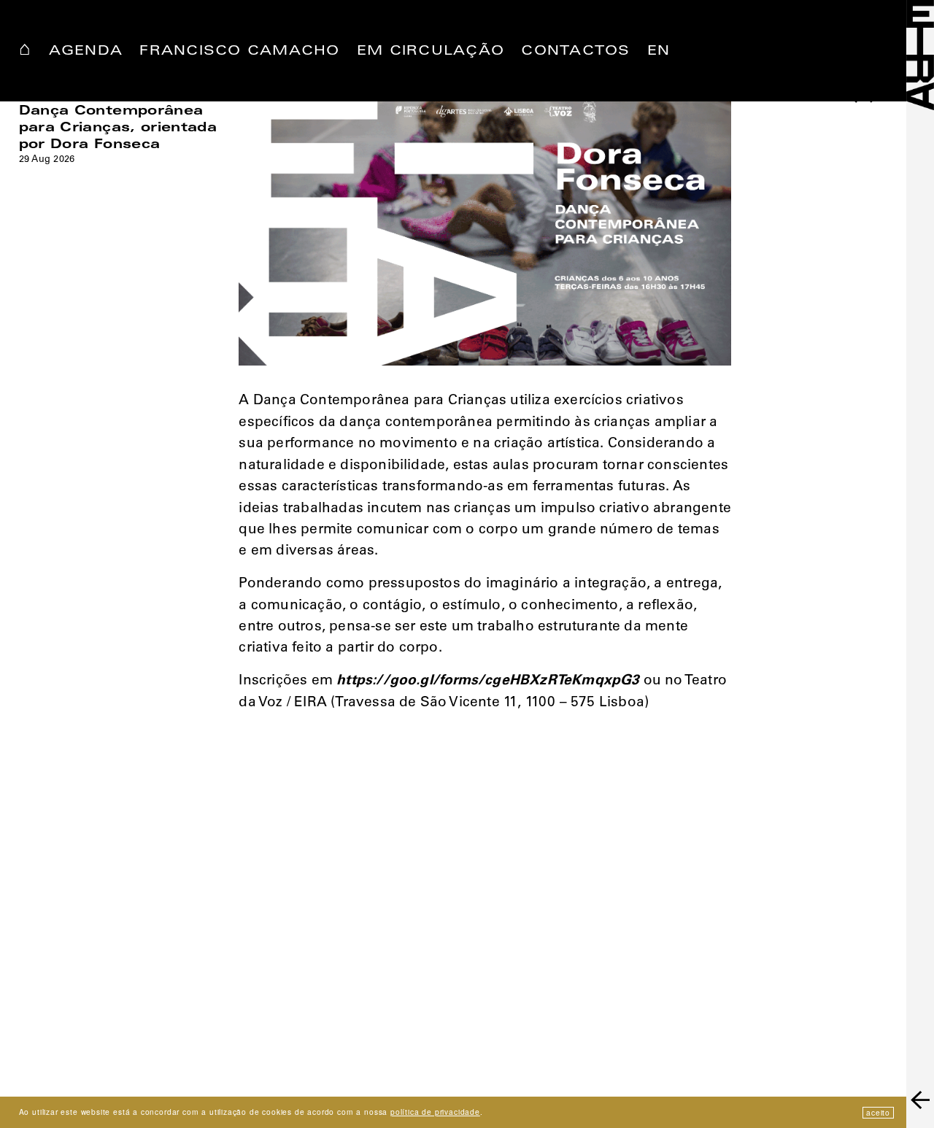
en (659, 51)
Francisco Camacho (239, 51)
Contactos (575, 51)
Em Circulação (430, 51)
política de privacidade (435, 1111)
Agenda (86, 51)
